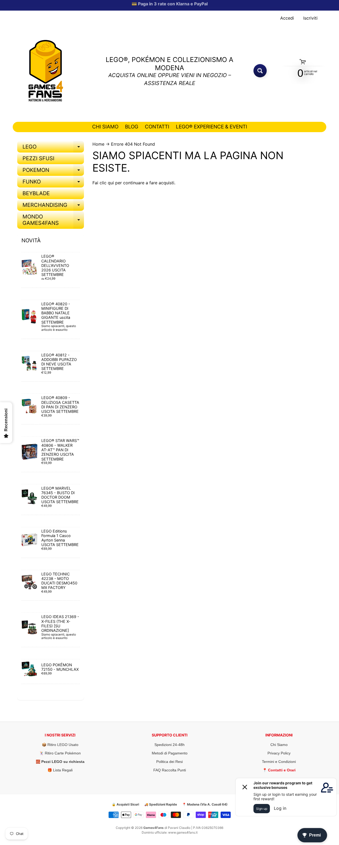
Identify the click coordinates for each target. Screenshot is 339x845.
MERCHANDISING (53, 206)
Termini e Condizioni (279, 761)
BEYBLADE (36, 193)
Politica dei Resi (169, 761)
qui (111, 182)
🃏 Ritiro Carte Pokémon (60, 753)
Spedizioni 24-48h (169, 745)
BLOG (131, 127)
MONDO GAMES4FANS (53, 220)
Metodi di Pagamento (170, 753)
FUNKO (53, 182)
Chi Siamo (279, 745)
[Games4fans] (46, 71)
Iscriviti (310, 18)
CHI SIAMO (105, 127)
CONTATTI (157, 127)
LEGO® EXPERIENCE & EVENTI (211, 127)
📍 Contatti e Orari (279, 770)
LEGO (53, 148)
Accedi (287, 18)
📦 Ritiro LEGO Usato (60, 745)
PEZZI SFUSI (38, 158)
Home (98, 144)
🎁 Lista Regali (60, 770)
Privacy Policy (279, 753)
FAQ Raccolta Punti (169, 770)
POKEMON (53, 171)
